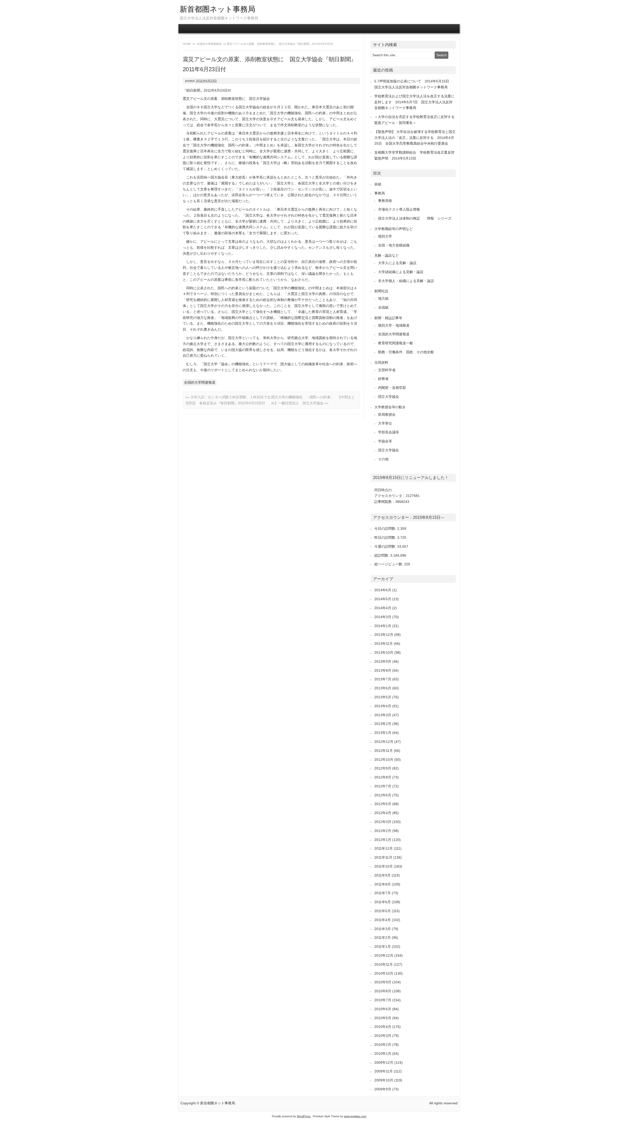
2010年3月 (382, 1036)
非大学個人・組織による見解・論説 (406, 281)
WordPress (304, 1116)
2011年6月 (382, 902)
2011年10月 (383, 866)
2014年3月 (382, 617)
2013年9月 (382, 661)
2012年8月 (382, 777)
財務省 (383, 379)
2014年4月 (382, 608)
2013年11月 (383, 644)
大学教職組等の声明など (393, 229)
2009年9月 (382, 1089)
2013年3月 (382, 715)
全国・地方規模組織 (393, 245)
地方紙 (383, 298)
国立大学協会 (388, 397)
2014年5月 (382, 599)
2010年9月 (382, 982)
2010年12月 (383, 955)
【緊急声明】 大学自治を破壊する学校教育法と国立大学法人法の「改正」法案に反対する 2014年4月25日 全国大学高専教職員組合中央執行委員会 (415, 138)
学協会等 (385, 441)
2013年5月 (382, 697)
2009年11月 (383, 1071)
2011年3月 (382, 929)
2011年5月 (382, 911)
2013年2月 (382, 724)
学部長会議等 (388, 432)
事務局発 (385, 201)
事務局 (379, 193)
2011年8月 (382, 884)
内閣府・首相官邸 (392, 388)
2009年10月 (383, 1080)
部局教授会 (387, 414)
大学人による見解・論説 (397, 263)
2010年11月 (383, 964)
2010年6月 (382, 1009)
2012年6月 (382, 795)
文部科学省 (387, 370)
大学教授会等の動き (390, 407)
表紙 (377, 184)
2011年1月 (382, 946)
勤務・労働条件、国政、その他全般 (406, 352)
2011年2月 (382, 938)
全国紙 (383, 307)
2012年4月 (382, 813)
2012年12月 (383, 742)
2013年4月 (382, 706)
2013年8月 (382, 670)
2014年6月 (382, 590)
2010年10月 (383, 973)
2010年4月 (382, 1027)
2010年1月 (382, 1054)
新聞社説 (381, 291)
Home (187, 43)
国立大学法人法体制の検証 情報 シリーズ (414, 218)
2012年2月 (382, 831)
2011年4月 (382, 920)
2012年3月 (382, 822)
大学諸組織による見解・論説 (400, 272)
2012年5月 (382, 804)
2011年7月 (382, 893)
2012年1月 (382, 840)
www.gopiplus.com (355, 1116)
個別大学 (385, 236)
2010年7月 (382, 1000)
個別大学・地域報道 (393, 325)
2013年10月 (383, 652)
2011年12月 (383, 848)
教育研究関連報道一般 (395, 343)
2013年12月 (383, 635)
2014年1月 (382, 626)
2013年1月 (382, 733)
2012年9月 (382, 768)
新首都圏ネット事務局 (217, 9)
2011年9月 (382, 875)
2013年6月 (382, 688)
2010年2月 (382, 1045)
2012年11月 (383, 751)
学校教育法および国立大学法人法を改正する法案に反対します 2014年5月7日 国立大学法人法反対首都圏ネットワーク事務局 (414, 102)
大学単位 (385, 423)
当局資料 (381, 362)
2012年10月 (383, 760)
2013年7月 (382, 679)
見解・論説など (386, 255)
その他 (383, 459)
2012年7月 (382, 786)
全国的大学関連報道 (209, 43)
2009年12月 (383, 1062)
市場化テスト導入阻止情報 (399, 209)
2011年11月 (383, 857)
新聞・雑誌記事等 (388, 318)
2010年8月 (382, 991)
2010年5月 (382, 1018)
